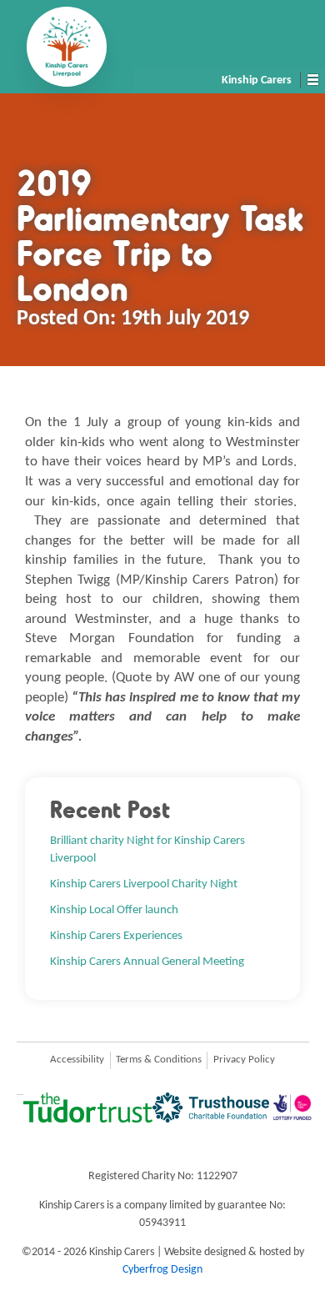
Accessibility (77, 1060)
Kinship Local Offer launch (114, 910)
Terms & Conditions (159, 1060)
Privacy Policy (244, 1060)
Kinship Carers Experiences (116, 935)
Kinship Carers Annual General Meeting (147, 961)
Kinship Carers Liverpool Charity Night (144, 884)
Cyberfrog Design (162, 1269)
